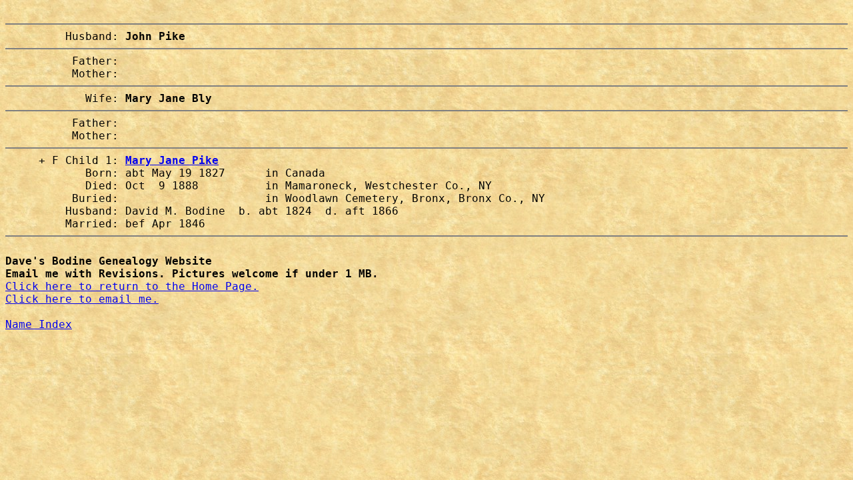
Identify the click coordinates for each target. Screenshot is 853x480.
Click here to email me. (82, 299)
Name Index (38, 324)
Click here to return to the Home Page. (132, 286)
